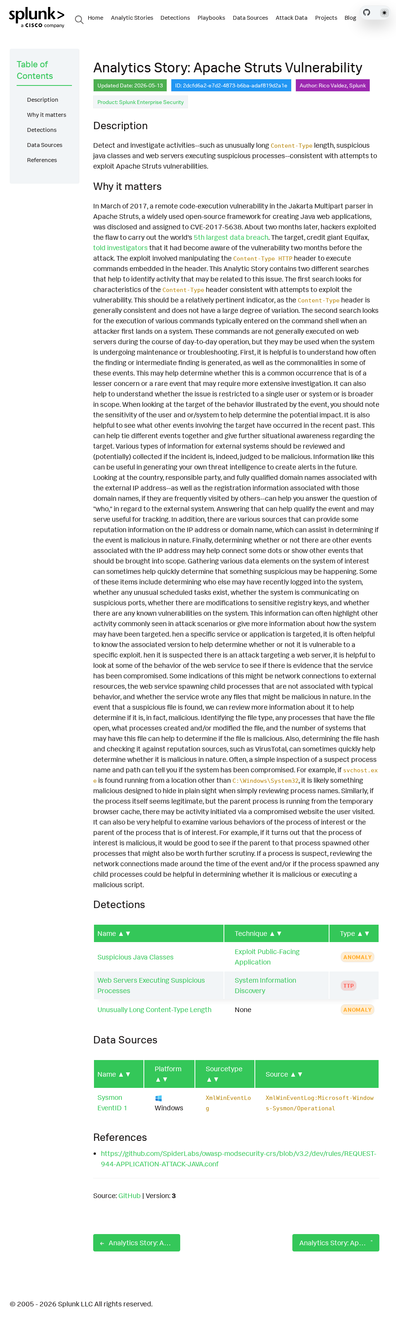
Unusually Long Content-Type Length (154, 1009)
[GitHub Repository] (366, 12)
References (42, 160)
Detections (41, 129)
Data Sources (44, 145)
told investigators (120, 247)
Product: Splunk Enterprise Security (140, 102)
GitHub (129, 1195)
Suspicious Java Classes (135, 957)
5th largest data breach (231, 237)
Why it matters (46, 114)
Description (42, 99)
